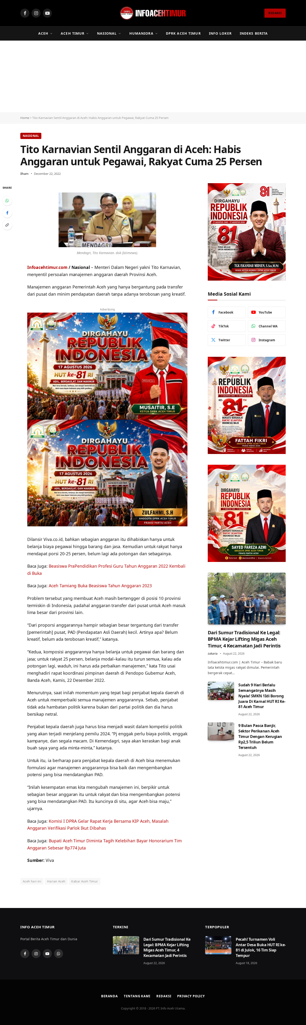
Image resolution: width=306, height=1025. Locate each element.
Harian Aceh (56, 881)
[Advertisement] (153, 76)
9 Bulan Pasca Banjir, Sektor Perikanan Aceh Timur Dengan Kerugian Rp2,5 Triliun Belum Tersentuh (260, 736)
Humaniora (141, 33)
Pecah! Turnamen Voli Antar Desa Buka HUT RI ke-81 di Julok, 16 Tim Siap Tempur (261, 947)
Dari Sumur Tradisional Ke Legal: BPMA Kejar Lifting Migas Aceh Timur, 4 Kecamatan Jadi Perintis (244, 639)
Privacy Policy (191, 996)
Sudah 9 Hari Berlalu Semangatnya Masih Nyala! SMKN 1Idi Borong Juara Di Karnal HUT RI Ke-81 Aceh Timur (261, 696)
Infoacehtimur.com (47, 267)
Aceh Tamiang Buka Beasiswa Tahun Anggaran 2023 (100, 585)
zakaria (213, 653)
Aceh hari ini (32, 881)
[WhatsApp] (7, 200)
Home (24, 118)
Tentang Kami (137, 996)
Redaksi (163, 996)
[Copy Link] (7, 225)
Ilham (24, 173)
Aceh (43, 33)
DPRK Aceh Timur (183, 33)
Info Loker (220, 33)
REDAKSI (275, 13)
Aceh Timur (72, 33)
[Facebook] (7, 213)
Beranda (109, 996)
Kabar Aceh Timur (84, 881)
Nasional (107, 33)
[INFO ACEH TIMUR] (153, 13)
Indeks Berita (254, 33)
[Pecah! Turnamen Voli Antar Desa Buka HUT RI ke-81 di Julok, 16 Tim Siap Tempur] (218, 945)
